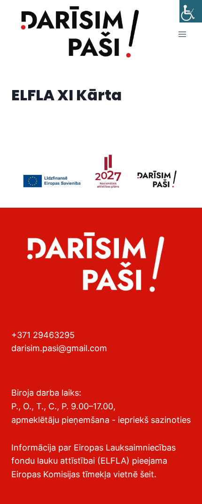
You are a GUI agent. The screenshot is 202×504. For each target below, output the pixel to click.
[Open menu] (182, 34)
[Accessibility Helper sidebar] (190, 11)
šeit (147, 474)
